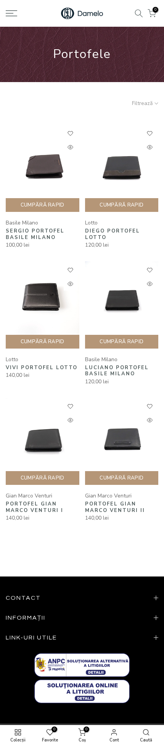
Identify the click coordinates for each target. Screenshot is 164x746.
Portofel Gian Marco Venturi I (34, 507)
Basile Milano (22, 222)
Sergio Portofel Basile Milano (35, 234)
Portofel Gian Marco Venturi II (115, 507)
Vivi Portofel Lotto (41, 367)
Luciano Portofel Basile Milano (117, 371)
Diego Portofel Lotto (112, 234)
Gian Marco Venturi (29, 495)
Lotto (91, 222)
